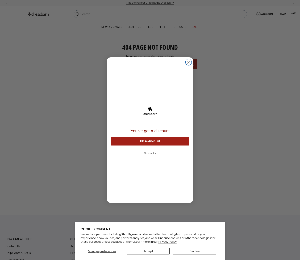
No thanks (150, 153)
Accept (148, 251)
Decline (195, 251)
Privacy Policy (167, 241)
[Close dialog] (188, 62)
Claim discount (150, 141)
